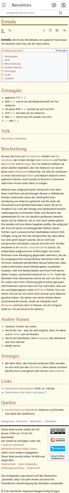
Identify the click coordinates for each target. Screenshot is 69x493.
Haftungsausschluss (12, 468)
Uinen (16, 334)
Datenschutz (8, 464)
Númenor (46, 160)
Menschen (7, 138)
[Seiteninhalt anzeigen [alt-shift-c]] (3, 30)
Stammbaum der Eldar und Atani (24, 392)
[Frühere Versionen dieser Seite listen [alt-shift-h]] (51, 30)
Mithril (30, 175)
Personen (21, 421)
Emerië (43, 247)
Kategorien (7, 421)
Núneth (10, 163)
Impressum (33, 468)
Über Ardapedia (27, 464)
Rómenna (7, 305)
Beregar (25, 163)
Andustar (43, 338)
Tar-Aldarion (33, 156)
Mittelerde (21, 171)
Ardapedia (21, 5)
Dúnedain (20, 138)
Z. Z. (23, 97)
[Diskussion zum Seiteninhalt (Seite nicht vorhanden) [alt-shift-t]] (10, 30)
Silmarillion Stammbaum (19, 388)
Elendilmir (35, 367)
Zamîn (50, 274)
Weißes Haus (27, 247)
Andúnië (59, 370)
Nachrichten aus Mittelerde (21, 409)
